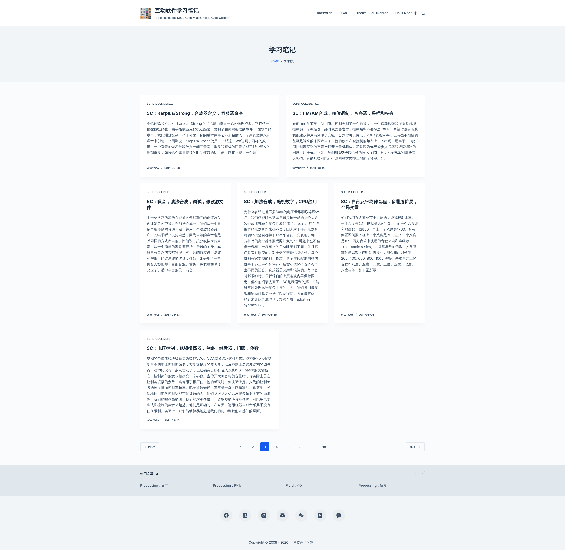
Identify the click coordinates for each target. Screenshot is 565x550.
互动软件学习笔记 (177, 10)
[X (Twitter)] (245, 515)
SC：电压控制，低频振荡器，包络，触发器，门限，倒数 (203, 348)
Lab (344, 13)
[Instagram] (264, 515)
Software (324, 13)
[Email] (283, 515)
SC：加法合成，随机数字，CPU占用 (280, 201)
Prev (151, 446)
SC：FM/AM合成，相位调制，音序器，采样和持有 (343, 113)
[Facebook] (226, 515)
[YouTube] (320, 515)
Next (413, 446)
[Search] (423, 13)
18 (324, 447)
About (361, 13)
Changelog (379, 13)
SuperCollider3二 (160, 103)
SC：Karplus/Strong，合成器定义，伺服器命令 (195, 113)
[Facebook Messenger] (339, 515)
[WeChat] (301, 515)
